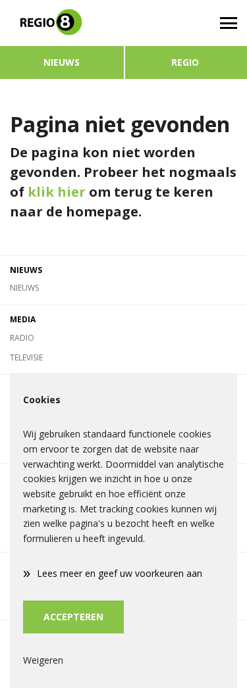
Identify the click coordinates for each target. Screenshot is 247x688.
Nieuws (61, 62)
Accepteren (73, 616)
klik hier (57, 192)
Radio (22, 337)
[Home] (62, 23)
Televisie (26, 357)
